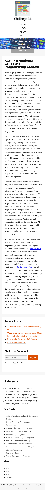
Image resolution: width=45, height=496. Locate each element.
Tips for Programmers (14, 450)
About (23, 32)
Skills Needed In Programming (18, 440)
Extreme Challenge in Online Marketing (22, 336)
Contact (23, 36)
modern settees (35, 248)
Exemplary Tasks (12, 453)
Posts (23, 28)
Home (23, 24)
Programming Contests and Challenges (22, 339)
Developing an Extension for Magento (20, 446)
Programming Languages (16, 342)
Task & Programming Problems (18, 456)
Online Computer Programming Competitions (24, 333)
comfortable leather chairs (23, 267)
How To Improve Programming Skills (20, 437)
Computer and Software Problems (19, 443)
